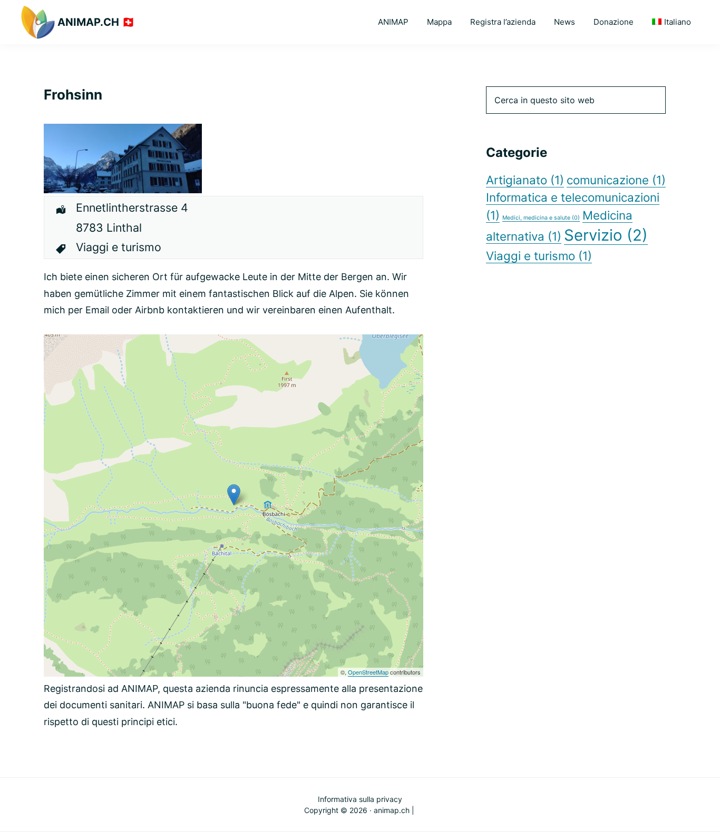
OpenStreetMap (368, 672)
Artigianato (525, 180)
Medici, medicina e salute (541, 217)
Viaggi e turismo (539, 256)
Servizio (606, 235)
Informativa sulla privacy (360, 799)
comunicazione (616, 180)
